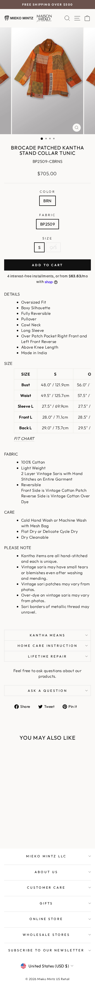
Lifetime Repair (47, 656)
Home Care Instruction (47, 646)
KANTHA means (48, 635)
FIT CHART (24, 438)
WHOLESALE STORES (46, 935)
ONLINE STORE (46, 919)
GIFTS (46, 903)
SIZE (47, 238)
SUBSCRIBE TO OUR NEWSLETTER (46, 950)
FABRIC (47, 215)
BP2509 (47, 224)
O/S (53, 247)
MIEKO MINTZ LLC (46, 856)
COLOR (48, 191)
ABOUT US (46, 872)
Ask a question (47, 691)
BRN (47, 200)
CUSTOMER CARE (46, 887)
